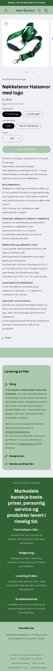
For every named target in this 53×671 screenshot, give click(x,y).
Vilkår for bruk (38, 663)
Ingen (8, 126)
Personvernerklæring (20, 663)
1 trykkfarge (12, 114)
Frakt (4, 104)
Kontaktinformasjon (39, 668)
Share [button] (8, 338)
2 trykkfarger (33, 114)
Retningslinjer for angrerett (31, 659)
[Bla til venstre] (20, 72)
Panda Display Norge (26, 655)
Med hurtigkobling (28, 126)
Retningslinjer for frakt (18, 668)
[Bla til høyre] (33, 72)
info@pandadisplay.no (17, 432)
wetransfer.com (28, 444)
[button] (6, 10)
